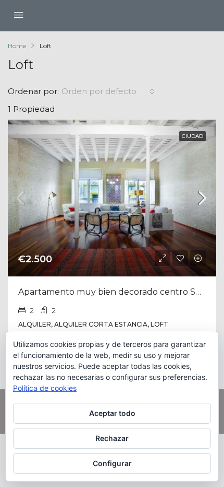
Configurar (112, 463)
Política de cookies (45, 388)
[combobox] (108, 91)
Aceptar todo (112, 413)
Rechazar (112, 438)
